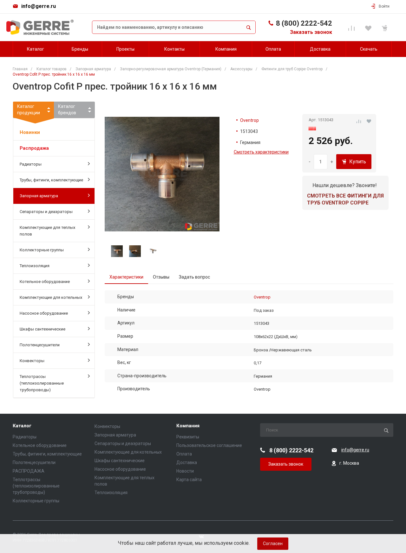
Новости (185, 471)
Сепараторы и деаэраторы (46, 211)
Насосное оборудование (44, 313)
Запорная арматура (39, 195)
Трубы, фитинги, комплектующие (51, 180)
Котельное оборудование (45, 281)
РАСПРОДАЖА (28, 471)
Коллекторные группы (42, 250)
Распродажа (34, 148)
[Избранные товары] (369, 27)
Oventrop (249, 120)
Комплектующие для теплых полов (47, 230)
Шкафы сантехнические (42, 329)
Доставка (186, 462)
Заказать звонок (311, 32)
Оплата (184, 453)
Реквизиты (187, 436)
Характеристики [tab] (126, 277)
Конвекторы (32, 360)
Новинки (30, 132)
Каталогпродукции (28, 109)
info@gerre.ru (38, 6)
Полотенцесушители (40, 344)
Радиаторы (31, 164)
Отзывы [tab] (161, 277)
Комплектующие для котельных (51, 297)
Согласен (273, 543)
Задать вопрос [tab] (194, 277)
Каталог (22, 426)
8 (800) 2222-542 (304, 23)
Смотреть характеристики (261, 151)
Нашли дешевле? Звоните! (344, 185)
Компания (188, 426)
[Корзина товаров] (385, 27)
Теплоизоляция (34, 265)
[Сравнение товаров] (352, 27)
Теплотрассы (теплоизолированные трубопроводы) (42, 383)
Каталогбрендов (67, 109)
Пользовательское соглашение (209, 445)
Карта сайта (189, 479)
